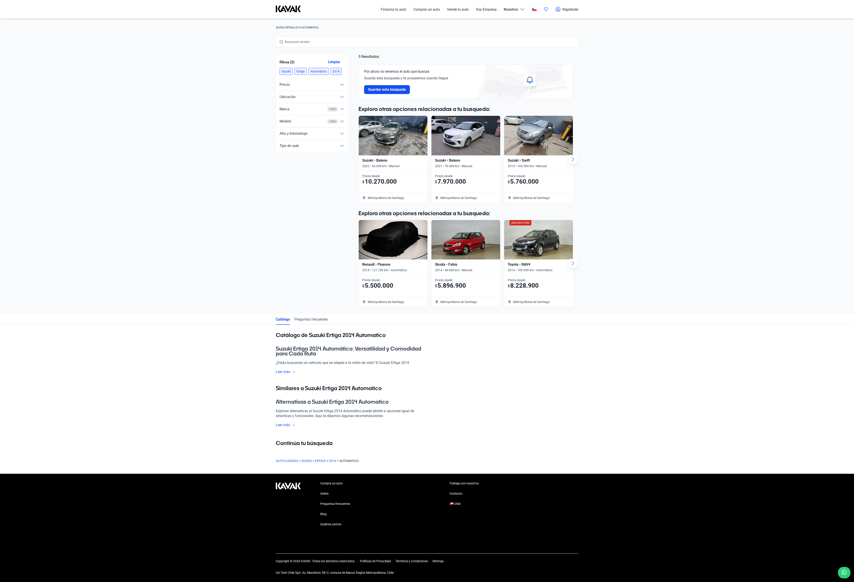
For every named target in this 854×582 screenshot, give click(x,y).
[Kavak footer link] (288, 504)
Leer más (283, 372)
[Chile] (534, 9)
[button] (286, 71)
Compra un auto (331, 483)
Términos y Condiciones (411, 561)
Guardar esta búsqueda (387, 89)
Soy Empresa (486, 9)
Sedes (324, 493)
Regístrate (570, 9)
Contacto (455, 493)
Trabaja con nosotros (464, 483)
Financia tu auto (393, 9)
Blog (323, 514)
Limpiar (334, 62)
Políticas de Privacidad (375, 561)
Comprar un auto (426, 9)
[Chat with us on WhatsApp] (844, 573)
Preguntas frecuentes (311, 319)
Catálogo (283, 319)
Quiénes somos (330, 524)
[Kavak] (288, 9)
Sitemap (438, 561)
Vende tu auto (458, 9)
